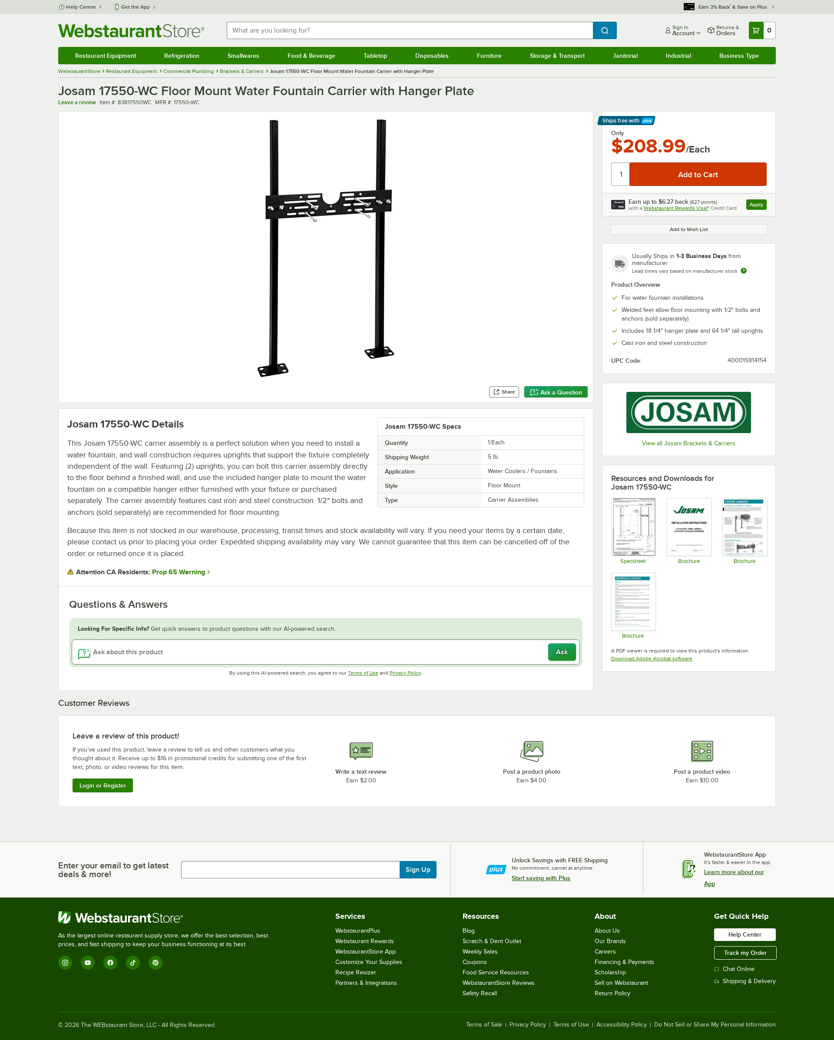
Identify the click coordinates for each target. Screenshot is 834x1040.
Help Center (81, 7)
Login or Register (102, 785)
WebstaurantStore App (365, 951)
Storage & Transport (557, 55)
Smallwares (243, 55)
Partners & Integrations (366, 983)
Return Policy (612, 993)
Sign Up (418, 870)
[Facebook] (110, 963)
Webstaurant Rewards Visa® (676, 208)
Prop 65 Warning (178, 572)
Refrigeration (181, 55)
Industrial (678, 55)
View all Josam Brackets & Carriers (688, 443)
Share (508, 392)
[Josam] (689, 412)
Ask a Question (561, 392)
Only (617, 132)
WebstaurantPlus (357, 930)
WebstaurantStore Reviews (499, 983)
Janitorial (625, 55)
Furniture (489, 55)
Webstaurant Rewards (364, 941)
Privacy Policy (405, 673)
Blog (469, 930)
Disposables (432, 55)
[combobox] (409, 30)
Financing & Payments (624, 962)
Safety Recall (480, 993)
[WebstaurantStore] (166, 917)
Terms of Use (363, 673)
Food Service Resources (496, 972)
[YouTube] (88, 963)
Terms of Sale (484, 1025)
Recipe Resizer (355, 972)
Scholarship (610, 972)
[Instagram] (65, 963)
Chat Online (739, 969)
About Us (607, 930)
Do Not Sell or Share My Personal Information (715, 1025)
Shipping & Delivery (749, 981)
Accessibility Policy (621, 1025)
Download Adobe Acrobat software (651, 659)
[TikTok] (133, 963)
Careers (605, 951)
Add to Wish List (689, 229)
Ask (562, 652)
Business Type (739, 55)
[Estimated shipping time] (744, 271)
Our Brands (610, 941)
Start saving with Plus (541, 877)
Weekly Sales (480, 951)
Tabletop (375, 55)
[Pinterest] (155, 963)
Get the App (135, 7)
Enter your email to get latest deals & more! (113, 869)
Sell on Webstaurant (621, 983)
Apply (758, 206)
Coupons (475, 962)
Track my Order (745, 952)
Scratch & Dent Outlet (492, 941)
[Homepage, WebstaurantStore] (131, 30)
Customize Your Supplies (368, 962)
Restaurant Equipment (105, 55)
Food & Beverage (311, 55)
